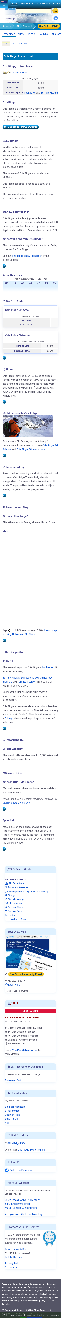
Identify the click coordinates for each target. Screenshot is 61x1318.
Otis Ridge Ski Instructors (31, 449)
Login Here (14, 984)
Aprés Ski (10, 915)
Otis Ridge (9, 34)
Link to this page (14, 1257)
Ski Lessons (15, 903)
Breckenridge (12, 1110)
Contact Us (11, 1267)
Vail (7, 1122)
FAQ (13, 43)
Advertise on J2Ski (15, 1249)
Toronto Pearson (26, 681)
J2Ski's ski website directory (24, 1200)
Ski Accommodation (19, 1203)
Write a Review (20, 72)
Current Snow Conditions (16, 802)
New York (28, 26)
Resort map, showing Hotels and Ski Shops (30, 632)
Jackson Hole (12, 1114)
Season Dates (15, 911)
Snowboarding (16, 899)
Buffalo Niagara (49, 92)
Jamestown (46, 677)
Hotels (31, 34)
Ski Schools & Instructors (22, 1207)
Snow (21, 34)
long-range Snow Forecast (26, 255)
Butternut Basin (13, 1080)
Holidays (43, 34)
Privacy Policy (13, 1263)
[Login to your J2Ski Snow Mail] (30, 952)
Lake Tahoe (11, 1118)
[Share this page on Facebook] (56, 19)
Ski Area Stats (16, 883)
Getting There (15, 907)
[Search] (55, 10)
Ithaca (35, 677)
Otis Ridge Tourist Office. (31, 1149)
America (7, 26)
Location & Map (17, 919)
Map (5, 43)
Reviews (22, 43)
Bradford (7, 681)
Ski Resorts (27, 3)
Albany (8, 718)
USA (17, 26)
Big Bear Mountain (15, 1106)
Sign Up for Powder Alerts (21, 126)
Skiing (11, 895)
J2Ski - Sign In (49, 26)
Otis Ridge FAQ (16, 1143)
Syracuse (26, 677)
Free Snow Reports (26, 974)
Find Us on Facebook (20, 1170)
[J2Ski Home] (9, 9)
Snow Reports (43, 3)
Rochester (30, 92)
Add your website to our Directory (23, 1214)
